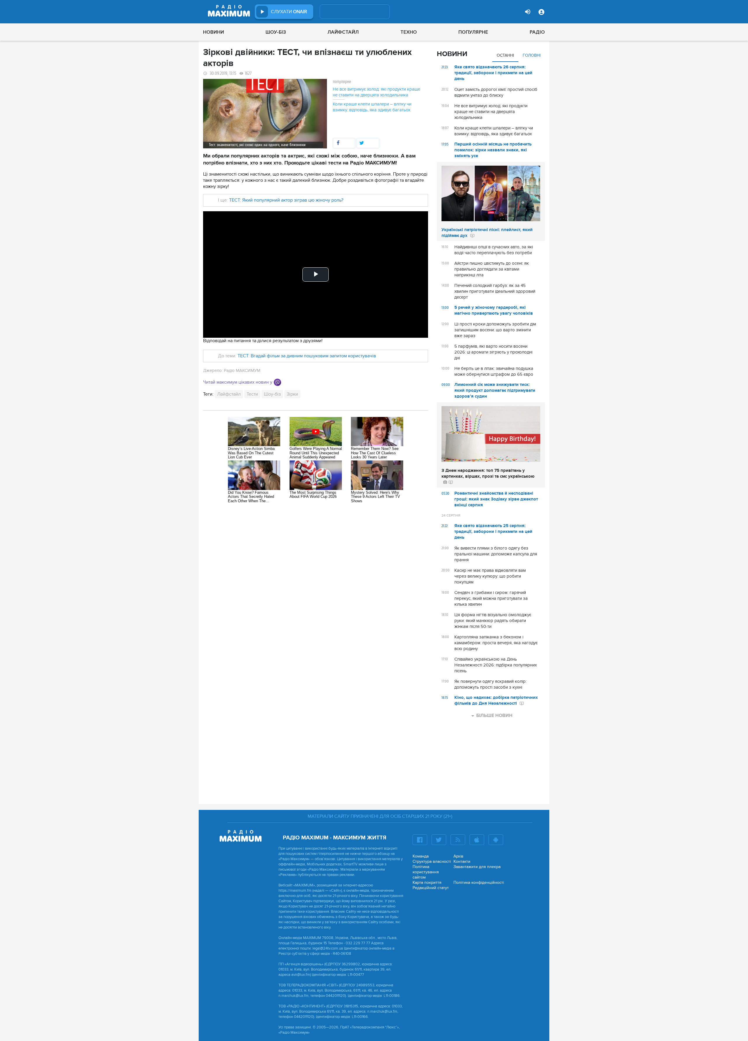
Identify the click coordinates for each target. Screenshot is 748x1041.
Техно (409, 32)
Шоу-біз (276, 32)
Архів (458, 856)
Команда (421, 856)
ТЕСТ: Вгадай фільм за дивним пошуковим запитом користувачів (307, 356)
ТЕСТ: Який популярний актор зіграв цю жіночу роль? (286, 200)
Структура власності (432, 861)
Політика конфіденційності (478, 882)
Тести (252, 394)
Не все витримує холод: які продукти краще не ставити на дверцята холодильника (376, 92)
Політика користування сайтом (426, 872)
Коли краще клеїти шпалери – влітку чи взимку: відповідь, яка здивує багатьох (372, 106)
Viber (277, 382)
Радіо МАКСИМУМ (242, 370)
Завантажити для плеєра (477, 866)
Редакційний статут (431, 887)
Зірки (292, 394)
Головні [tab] (532, 55)
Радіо (537, 32)
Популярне (473, 32)
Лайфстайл (343, 32)
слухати (289, 12)
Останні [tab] (505, 55)
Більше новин (494, 715)
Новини (213, 32)
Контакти (461, 861)
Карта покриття (427, 882)
